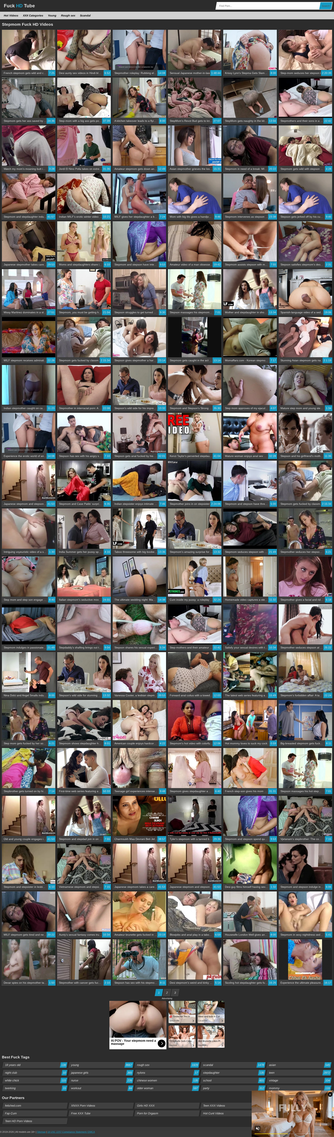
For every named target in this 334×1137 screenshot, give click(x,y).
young (101, 1065)
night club (35, 1072)
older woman (167, 1088)
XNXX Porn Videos (83, 1105)
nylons (167, 1072)
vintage (299, 1080)
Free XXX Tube (81, 1113)
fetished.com (13, 1105)
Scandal (85, 15)
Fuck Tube (19, 5)
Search (326, 5)
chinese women (167, 1080)
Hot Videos (11, 15)
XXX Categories (33, 15)
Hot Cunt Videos (213, 1113)
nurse (101, 1080)
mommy (299, 1088)
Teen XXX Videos (214, 1105)
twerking (35, 1088)
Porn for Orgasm (148, 1113)
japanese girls (101, 1072)
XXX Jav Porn (278, 1113)
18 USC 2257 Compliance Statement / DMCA (71, 1132)
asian (299, 1065)
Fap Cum (11, 1113)
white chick (35, 1080)
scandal (233, 1065)
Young (52, 15)
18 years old (35, 1065)
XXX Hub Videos (280, 1105)
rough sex (167, 1065)
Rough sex (68, 15)
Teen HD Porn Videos (19, 1121)
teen (299, 1072)
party (233, 1088)
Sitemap (41, 1132)
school (233, 1080)
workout (101, 1088)
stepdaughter (233, 1072)
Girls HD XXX (146, 1105)
